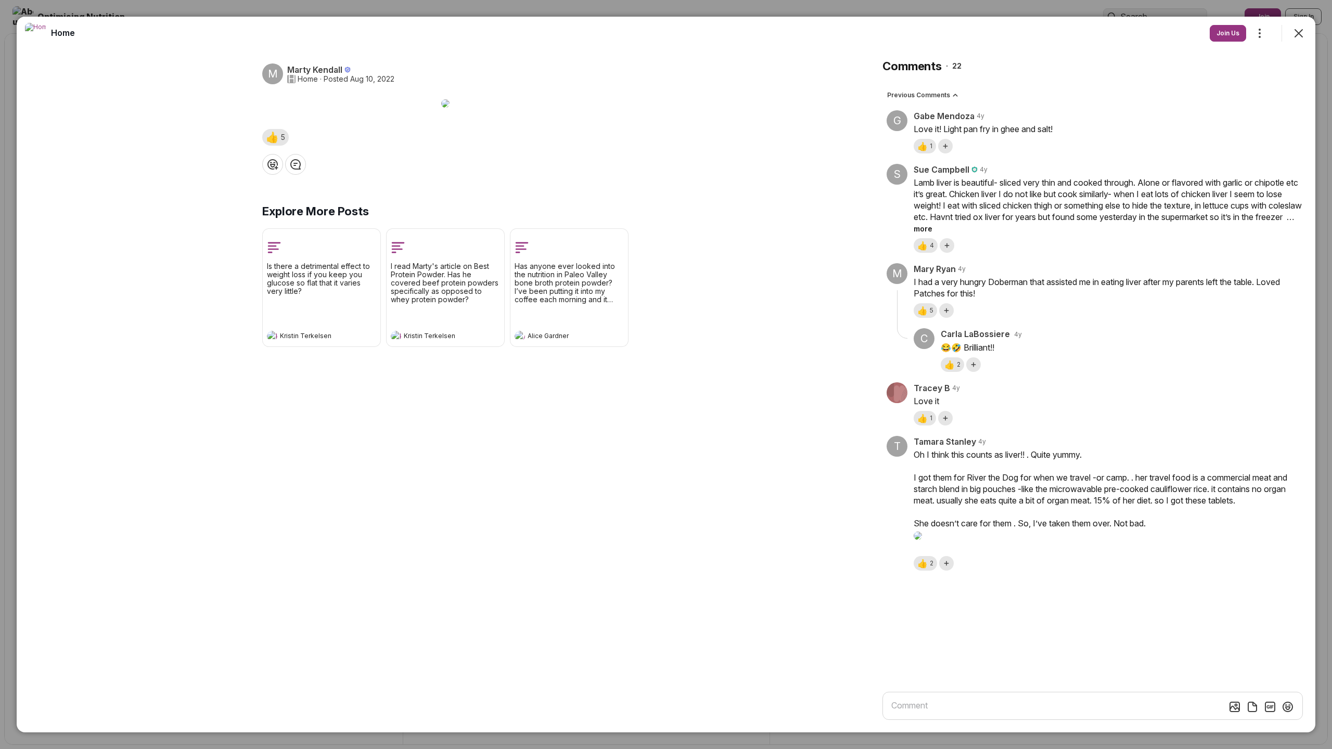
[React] (273, 164)
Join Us (1227, 33)
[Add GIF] (1270, 707)
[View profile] (272, 336)
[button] (275, 137)
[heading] (311, 337)
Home (308, 79)
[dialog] (666, 374)
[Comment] (295, 164)
